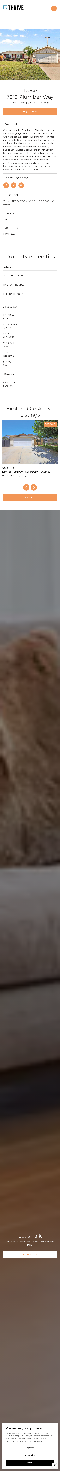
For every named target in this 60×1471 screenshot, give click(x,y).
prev (26, 487)
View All (30, 497)
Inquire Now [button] (30, 111)
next (34, 487)
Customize (30, 1455)
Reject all (30, 1448)
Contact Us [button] (30, 1254)
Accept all (30, 1463)
